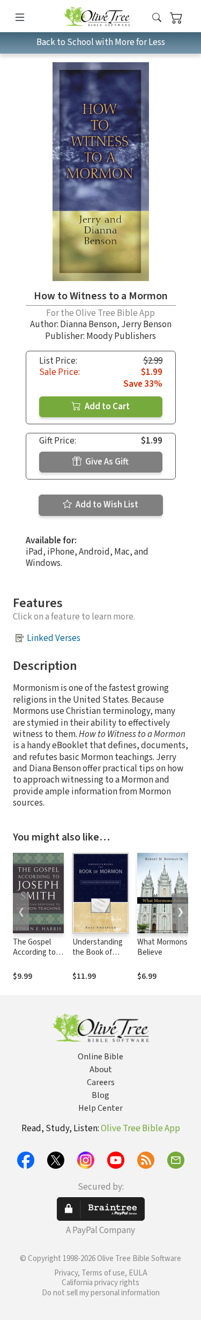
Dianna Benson (88, 324)
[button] (156, 18)
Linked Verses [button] (53, 638)
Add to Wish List (106, 504)
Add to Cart (106, 406)
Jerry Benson (146, 324)
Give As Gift (106, 461)
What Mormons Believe (162, 947)
